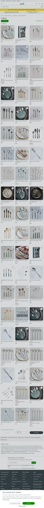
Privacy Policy (7, 499)
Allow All (29, 503)
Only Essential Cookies (15, 503)
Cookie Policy (38, 498)
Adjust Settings (21, 506)
